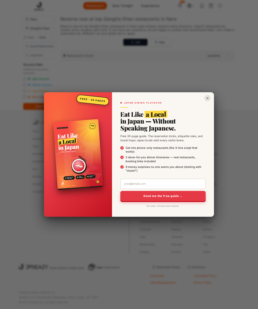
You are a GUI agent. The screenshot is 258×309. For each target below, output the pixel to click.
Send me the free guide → (162, 196)
